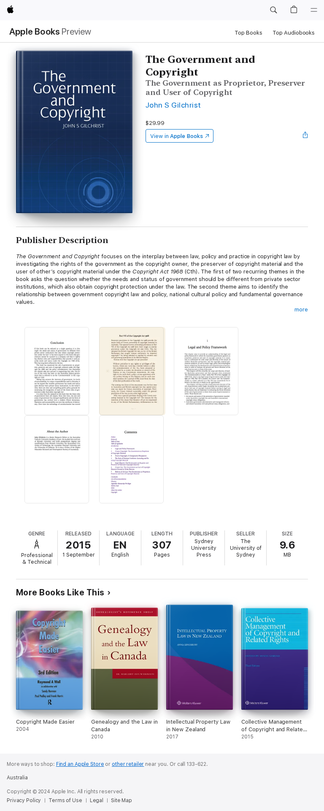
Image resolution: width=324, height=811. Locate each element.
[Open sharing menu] (305, 135)
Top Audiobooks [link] (294, 33)
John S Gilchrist (173, 104)
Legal (96, 800)
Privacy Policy (24, 800)
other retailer (128, 764)
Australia (17, 778)
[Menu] (314, 10)
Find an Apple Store (80, 764)
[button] (273, 10)
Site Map (121, 800)
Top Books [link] (248, 33)
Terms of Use (65, 800)
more (301, 309)
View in (176, 136)
